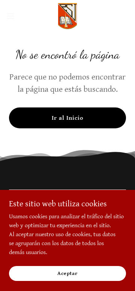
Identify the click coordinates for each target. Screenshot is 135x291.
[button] (12, 16)
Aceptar (67, 273)
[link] (67, 16)
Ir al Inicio (67, 118)
